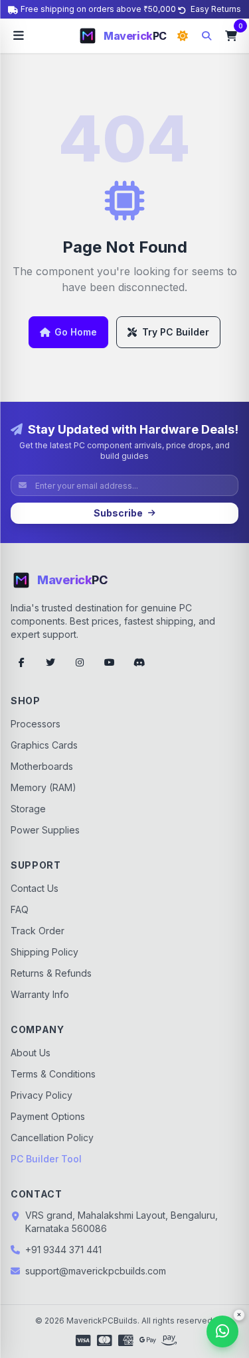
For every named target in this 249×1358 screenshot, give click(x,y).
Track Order (37, 930)
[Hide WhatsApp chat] (239, 1315)
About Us (30, 1052)
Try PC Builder (175, 332)
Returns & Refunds (51, 973)
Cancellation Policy (52, 1137)
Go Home (75, 332)
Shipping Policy (44, 951)
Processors (35, 723)
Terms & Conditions (53, 1074)
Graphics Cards (44, 745)
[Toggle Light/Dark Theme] (182, 35)
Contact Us (34, 888)
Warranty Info (40, 994)
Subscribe (118, 513)
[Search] (206, 35)
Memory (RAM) (43, 787)
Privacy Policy (41, 1095)
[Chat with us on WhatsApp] (222, 1331)
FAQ (20, 909)
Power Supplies (45, 829)
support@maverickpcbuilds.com (95, 1270)
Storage (28, 808)
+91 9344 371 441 (63, 1249)
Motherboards (42, 766)
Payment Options (48, 1116)
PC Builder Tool (46, 1158)
